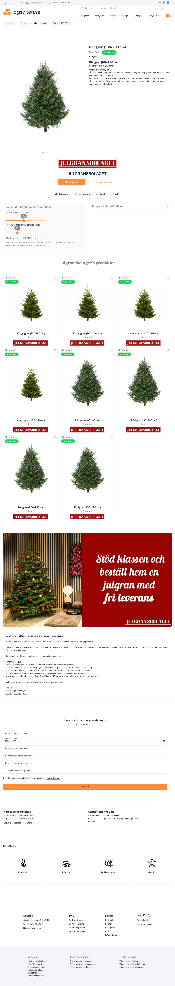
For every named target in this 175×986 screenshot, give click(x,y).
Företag (112, 16)
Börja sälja (86, 16)
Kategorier (99, 16)
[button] (11, 277)
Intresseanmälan (103, 182)
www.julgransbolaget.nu (16, 693)
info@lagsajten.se (37, 3)
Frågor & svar (155, 16)
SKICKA (85, 787)
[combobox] (120, 8)
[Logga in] (168, 15)
